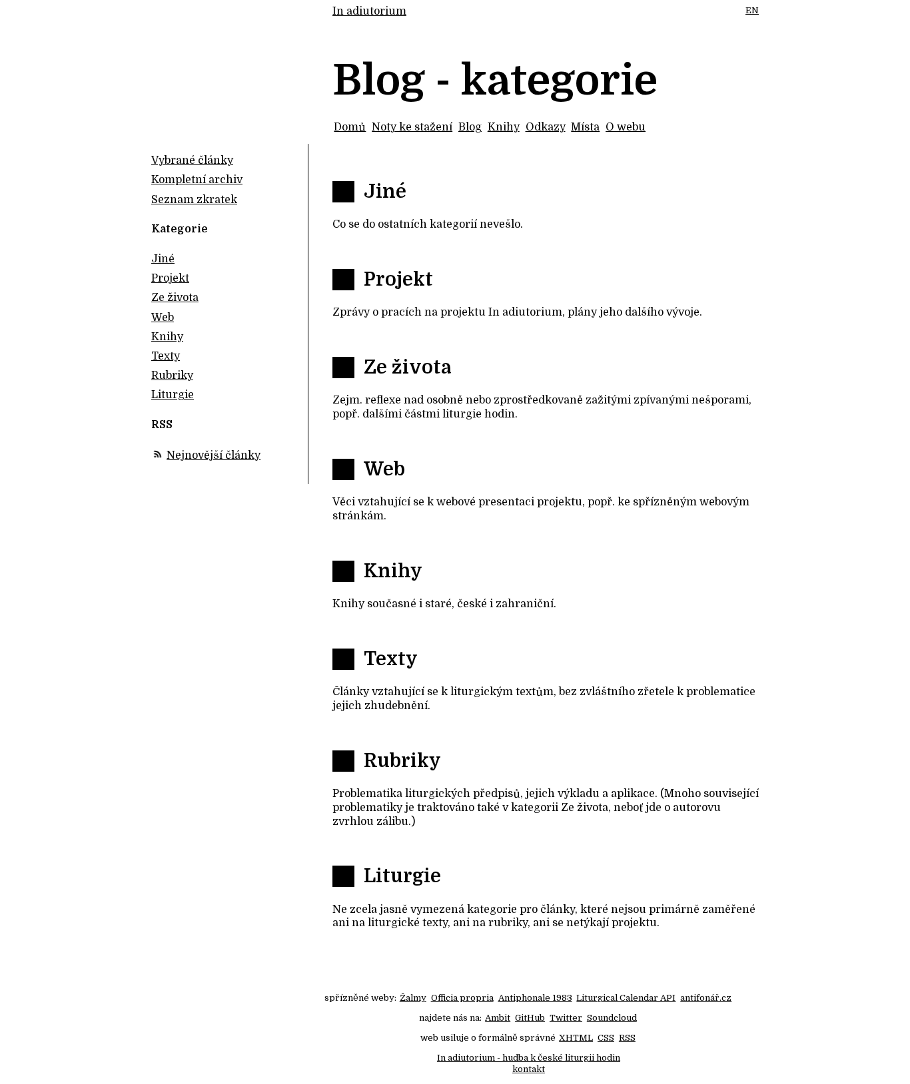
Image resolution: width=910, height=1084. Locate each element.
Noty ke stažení (412, 127)
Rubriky (402, 761)
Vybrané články (192, 160)
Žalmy (413, 998)
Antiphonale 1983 (535, 998)
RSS (627, 1038)
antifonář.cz (705, 998)
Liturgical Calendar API (626, 998)
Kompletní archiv (196, 180)
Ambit (497, 1018)
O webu (626, 127)
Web (384, 469)
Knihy (504, 127)
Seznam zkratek (194, 200)
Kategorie (179, 229)
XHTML (576, 1038)
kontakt (528, 1069)
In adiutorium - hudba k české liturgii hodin (528, 1058)
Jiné (385, 191)
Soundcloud (612, 1018)
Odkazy (546, 127)
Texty (391, 659)
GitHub (530, 1018)
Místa (585, 127)
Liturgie (402, 876)
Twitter (566, 1018)
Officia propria (462, 998)
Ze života (407, 367)
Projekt (398, 279)
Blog (470, 127)
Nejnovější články (213, 455)
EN (752, 10)
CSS (606, 1038)
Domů (350, 127)
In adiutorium (369, 11)
